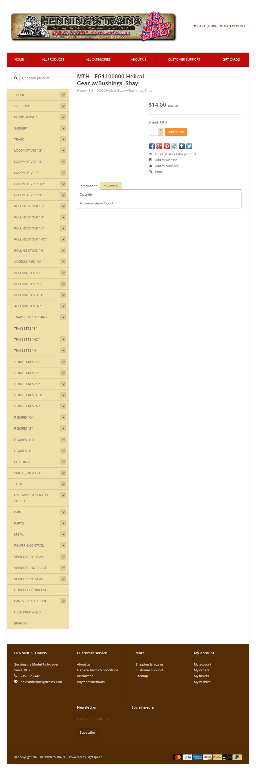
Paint (18, 512)
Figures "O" (23, 417)
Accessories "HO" (29, 295)
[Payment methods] (178, 757)
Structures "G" (27, 361)
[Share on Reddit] (174, 146)
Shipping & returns (150, 664)
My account (234, 26)
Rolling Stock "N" (29, 250)
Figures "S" (23, 428)
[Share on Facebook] (152, 146)
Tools (19, 484)
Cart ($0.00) (206, 26)
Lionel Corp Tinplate (31, 590)
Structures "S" (27, 384)
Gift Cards (231, 59)
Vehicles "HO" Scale (30, 567)
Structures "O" (27, 372)
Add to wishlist (165, 160)
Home (19, 59)
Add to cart (176, 131)
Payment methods (91, 682)
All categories (98, 59)
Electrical (22, 461)
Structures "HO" (28, 395)
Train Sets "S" (25, 328)
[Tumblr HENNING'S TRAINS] (136, 728)
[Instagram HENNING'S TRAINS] (144, 728)
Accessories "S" (27, 284)
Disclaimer (85, 676)
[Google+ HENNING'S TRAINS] (153, 720)
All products (53, 59)
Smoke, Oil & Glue (28, 473)
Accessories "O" (27, 273)
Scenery (21, 128)
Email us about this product (175, 154)
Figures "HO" (25, 439)
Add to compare (166, 166)
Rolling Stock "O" (29, 217)
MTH (163, 122)
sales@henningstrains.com (41, 682)
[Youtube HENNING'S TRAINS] (170, 720)
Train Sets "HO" (27, 339)
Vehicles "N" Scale (29, 579)
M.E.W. (19, 534)
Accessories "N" (27, 306)
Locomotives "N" (28, 195)
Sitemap (142, 676)
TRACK (19, 139)
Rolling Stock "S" (29, 228)
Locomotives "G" (28, 150)
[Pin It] (167, 146)
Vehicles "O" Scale (29, 556)
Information (89, 186)
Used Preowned (27, 612)
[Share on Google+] (159, 146)
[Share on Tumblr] (182, 146)
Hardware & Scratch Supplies (31, 498)
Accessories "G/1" (29, 261)
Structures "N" (27, 406)
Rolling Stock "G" (29, 206)
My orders (202, 670)
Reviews (111, 186)
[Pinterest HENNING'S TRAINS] (162, 720)
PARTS (19, 523)
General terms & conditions (97, 670)
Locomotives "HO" (29, 184)
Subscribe (87, 732)
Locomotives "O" (28, 161)
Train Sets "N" (25, 350)
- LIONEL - (21, 94)
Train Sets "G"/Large (31, 317)
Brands (20, 623)
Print (158, 171)
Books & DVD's (26, 117)
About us (138, 59)
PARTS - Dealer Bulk (30, 601)
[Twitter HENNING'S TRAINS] (144, 720)
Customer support (184, 59)
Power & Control (29, 545)
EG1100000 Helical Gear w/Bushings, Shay (120, 90)
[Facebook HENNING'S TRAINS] (136, 720)
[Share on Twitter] (189, 146)
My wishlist (202, 682)
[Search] (16, 78)
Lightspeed (94, 757)
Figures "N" (23, 450)
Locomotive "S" (27, 172)
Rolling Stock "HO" (30, 239)
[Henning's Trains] (99, 26)
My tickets (201, 676)
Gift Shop (22, 106)
